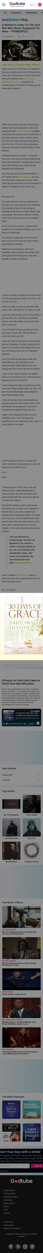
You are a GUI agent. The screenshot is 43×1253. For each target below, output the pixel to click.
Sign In (32, 5)
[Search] (40, 4)
